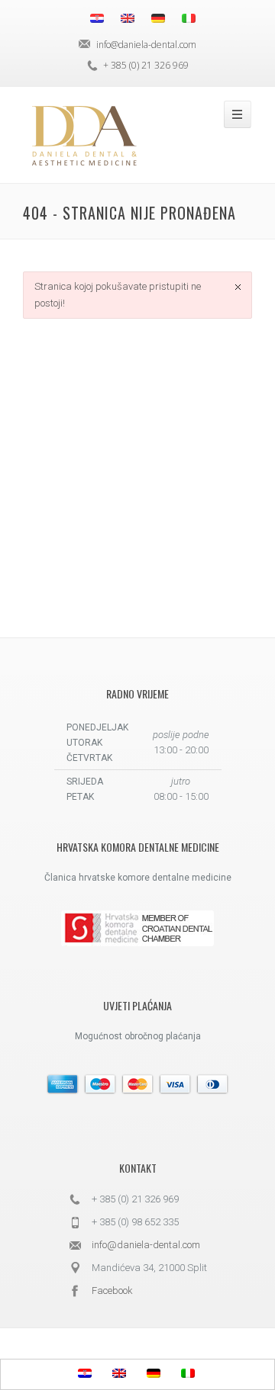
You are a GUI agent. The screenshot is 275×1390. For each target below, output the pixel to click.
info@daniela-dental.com (146, 1244)
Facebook (112, 1290)
